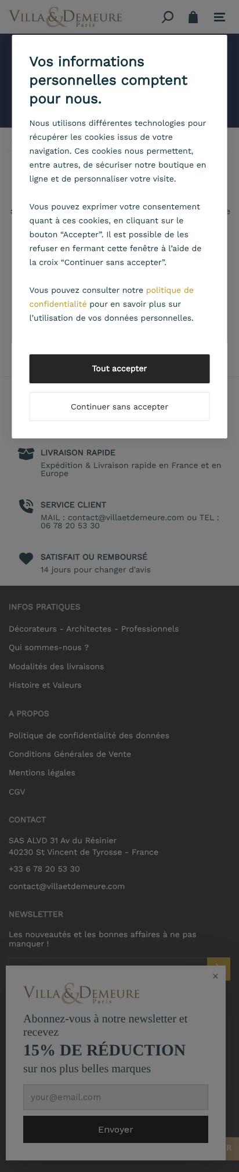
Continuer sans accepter (119, 407)
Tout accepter (119, 368)
